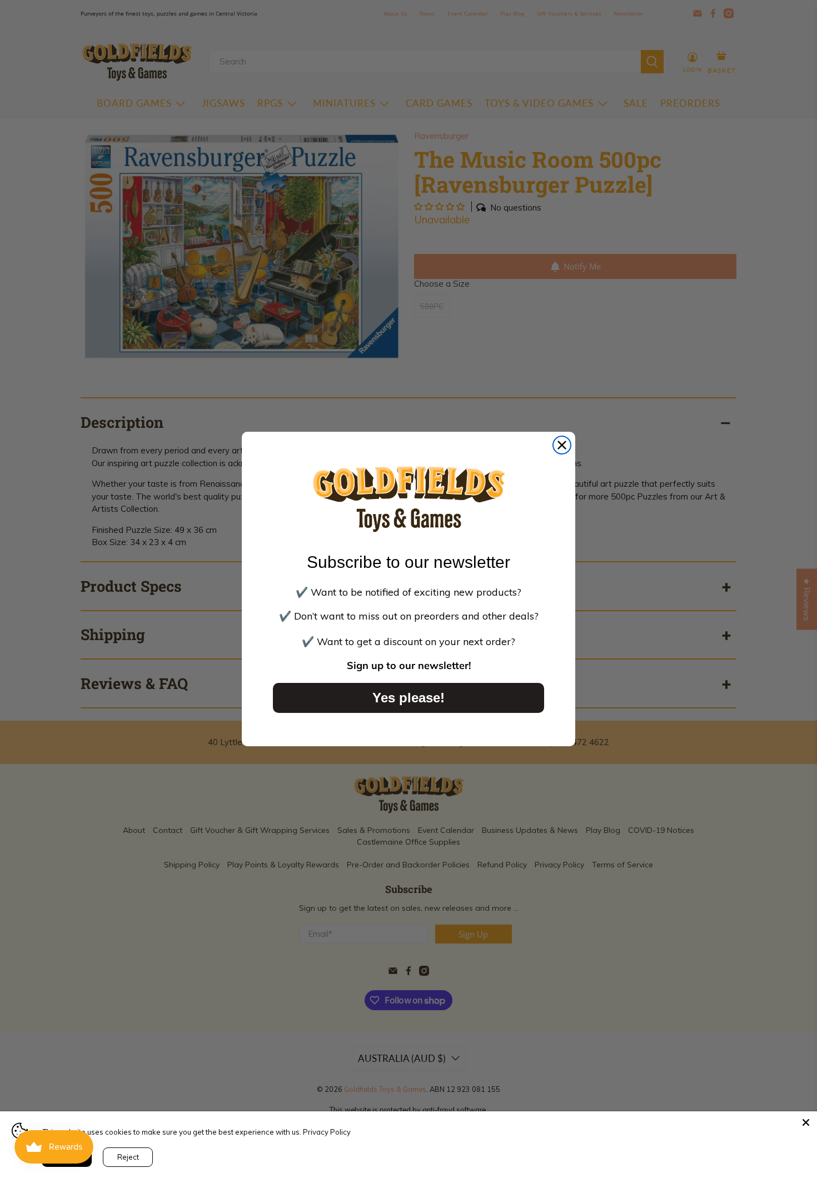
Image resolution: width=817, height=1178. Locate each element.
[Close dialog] (562, 445)
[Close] (805, 1122)
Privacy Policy (327, 1131)
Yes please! (408, 697)
